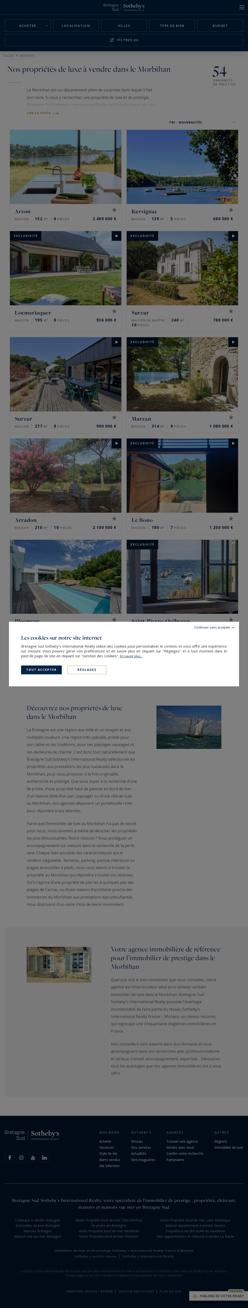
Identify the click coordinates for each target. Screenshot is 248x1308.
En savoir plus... (131, 656)
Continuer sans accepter (212, 627)
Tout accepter (41, 670)
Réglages (87, 670)
